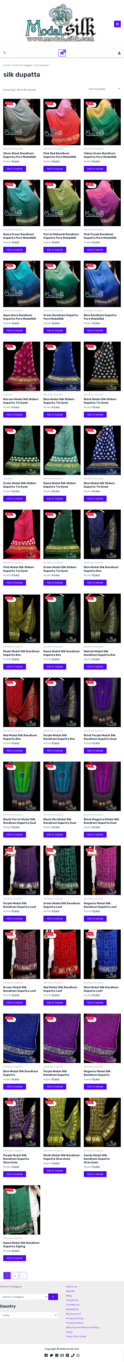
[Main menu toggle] (117, 24)
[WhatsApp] (78, 1355)
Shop (69, 1331)
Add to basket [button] (14, 168)
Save (10, 103)
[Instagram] (56, 1355)
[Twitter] (51, 1355)
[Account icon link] (119, 53)
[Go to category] (53, 1297)
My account (73, 1313)
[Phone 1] (72, 1355)
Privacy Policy (74, 1318)
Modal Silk (25, 44)
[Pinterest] (67, 1355)
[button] (4, 53)
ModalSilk (72, 1309)
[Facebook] (46, 1355)
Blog (69, 1295)
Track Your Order (76, 1336)
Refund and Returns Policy (82, 1327)
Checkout (72, 1300)
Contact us (73, 1304)
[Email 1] (62, 1355)
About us (71, 1286)
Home (6, 65)
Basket (70, 1291)
